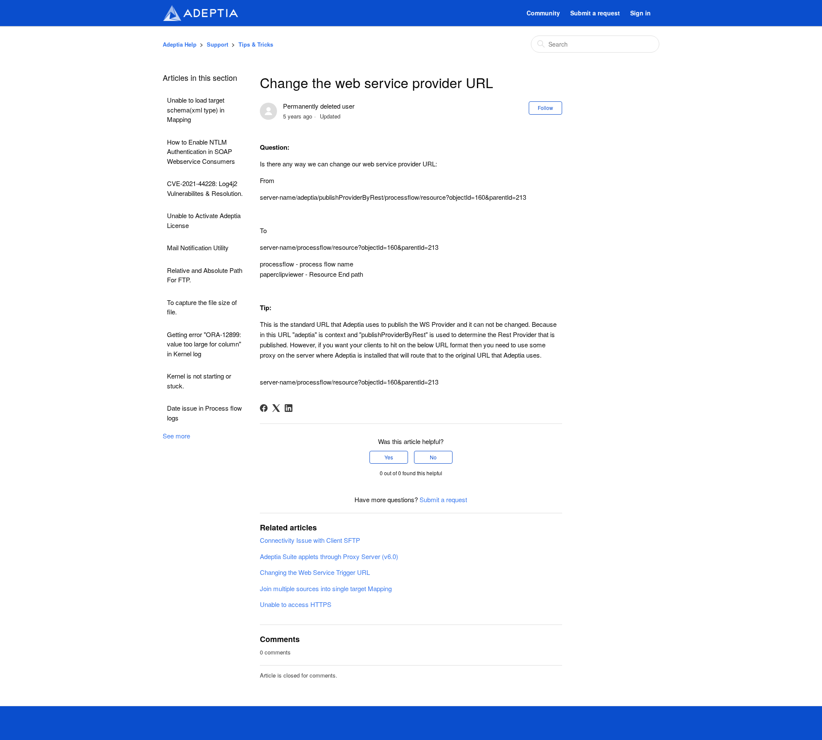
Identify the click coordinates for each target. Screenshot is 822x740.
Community (543, 13)
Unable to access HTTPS (295, 604)
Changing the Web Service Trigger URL (315, 572)
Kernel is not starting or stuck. (199, 380)
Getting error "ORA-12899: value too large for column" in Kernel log (204, 344)
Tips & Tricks (255, 44)
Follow (545, 107)
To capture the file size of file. (202, 307)
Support (217, 44)
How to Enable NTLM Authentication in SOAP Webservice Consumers (201, 151)
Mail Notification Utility (198, 247)
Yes (388, 457)
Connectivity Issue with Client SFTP (310, 540)
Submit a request (595, 13)
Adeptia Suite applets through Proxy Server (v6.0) (329, 556)
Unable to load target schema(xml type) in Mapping (195, 109)
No (433, 457)
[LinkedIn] (288, 408)
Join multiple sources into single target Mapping (326, 588)
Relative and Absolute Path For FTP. (204, 275)
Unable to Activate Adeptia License (204, 220)
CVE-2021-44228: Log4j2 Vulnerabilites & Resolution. (205, 188)
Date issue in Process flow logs (204, 412)
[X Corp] (276, 408)
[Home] (200, 13)
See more (176, 435)
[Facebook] (264, 408)
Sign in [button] (640, 13)
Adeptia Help (180, 44)
